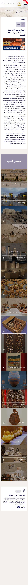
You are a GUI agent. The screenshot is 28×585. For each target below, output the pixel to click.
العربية (6, 3)
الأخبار (22, 11)
